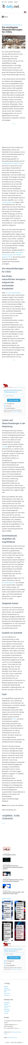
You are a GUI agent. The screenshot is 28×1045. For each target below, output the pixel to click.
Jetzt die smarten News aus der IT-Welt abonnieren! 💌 (13, 391)
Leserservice (7, 1006)
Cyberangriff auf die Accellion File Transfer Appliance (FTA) (12, 254)
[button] (5, 16)
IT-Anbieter (7, 1011)
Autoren (6, 1013)
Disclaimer (7, 995)
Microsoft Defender (8, 582)
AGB (5, 991)
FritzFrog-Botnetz (7, 202)
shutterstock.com (12, 1037)
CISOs (14, 719)
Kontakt (6, 986)
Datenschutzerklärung (15, 411)
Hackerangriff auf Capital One (11, 163)
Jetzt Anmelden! (14, 400)
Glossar (6, 1004)
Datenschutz (7, 990)
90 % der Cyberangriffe (13, 293)
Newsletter (7, 1009)
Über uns (6, 988)
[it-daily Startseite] (13, 6)
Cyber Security (8, 818)
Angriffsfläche (8, 815)
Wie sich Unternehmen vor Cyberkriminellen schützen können (20, 932)
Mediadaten (7, 1002)
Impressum (7, 993)
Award (5, 1008)
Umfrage (5, 446)
